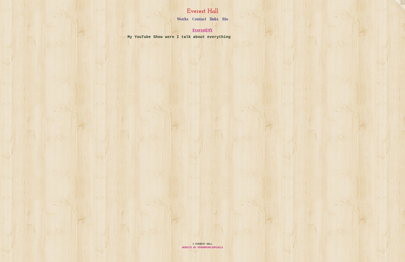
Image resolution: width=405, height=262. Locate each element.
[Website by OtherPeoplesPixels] (395, 9)
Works (182, 18)
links (214, 18)
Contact (199, 18)
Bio (225, 18)
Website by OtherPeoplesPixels (202, 247)
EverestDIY (202, 29)
